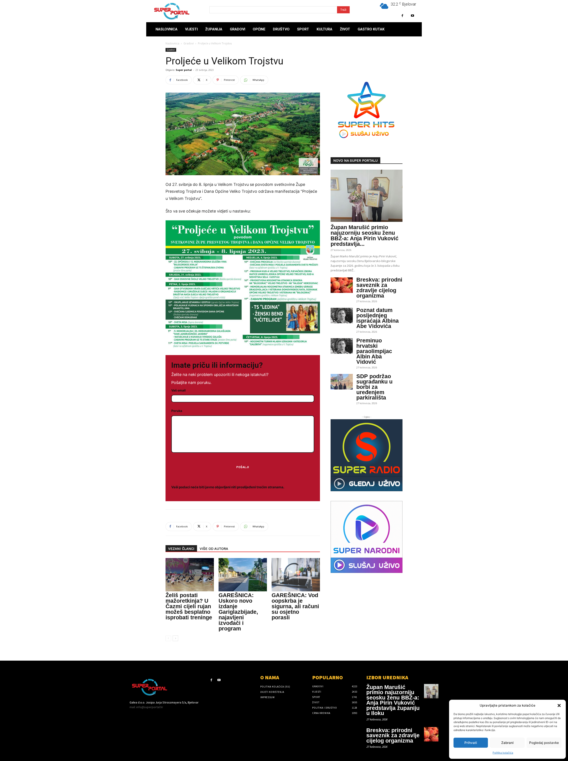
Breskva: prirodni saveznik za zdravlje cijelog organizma (379, 287)
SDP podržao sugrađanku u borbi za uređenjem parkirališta (374, 387)
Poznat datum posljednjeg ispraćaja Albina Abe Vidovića (377, 318)
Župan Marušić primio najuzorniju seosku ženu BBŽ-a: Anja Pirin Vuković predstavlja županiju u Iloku (393, 700)
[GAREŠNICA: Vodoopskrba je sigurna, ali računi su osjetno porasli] (296, 574)
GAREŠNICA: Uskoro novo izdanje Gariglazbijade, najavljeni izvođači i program (238, 612)
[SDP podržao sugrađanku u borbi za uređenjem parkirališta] (342, 381)
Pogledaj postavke (544, 743)
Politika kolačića (503, 752)
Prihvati (470, 743)
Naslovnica (172, 43)
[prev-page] (168, 638)
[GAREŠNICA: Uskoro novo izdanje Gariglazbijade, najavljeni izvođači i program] (243, 574)
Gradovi (188, 43)
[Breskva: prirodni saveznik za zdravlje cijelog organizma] (342, 285)
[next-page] (175, 638)
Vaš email (178, 390)
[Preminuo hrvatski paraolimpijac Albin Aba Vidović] (342, 346)
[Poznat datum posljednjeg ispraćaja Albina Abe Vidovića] (342, 315)
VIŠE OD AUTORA (214, 549)
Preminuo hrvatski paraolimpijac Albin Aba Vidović (374, 351)
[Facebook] (402, 16)
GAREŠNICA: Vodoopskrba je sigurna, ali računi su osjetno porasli (295, 606)
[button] (559, 705)
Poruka (176, 411)
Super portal (184, 70)
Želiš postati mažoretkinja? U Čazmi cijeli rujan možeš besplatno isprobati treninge (189, 606)
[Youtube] (412, 16)
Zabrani (507, 743)
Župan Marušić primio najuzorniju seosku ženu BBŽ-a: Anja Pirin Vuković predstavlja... (364, 235)
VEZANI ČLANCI (181, 549)
